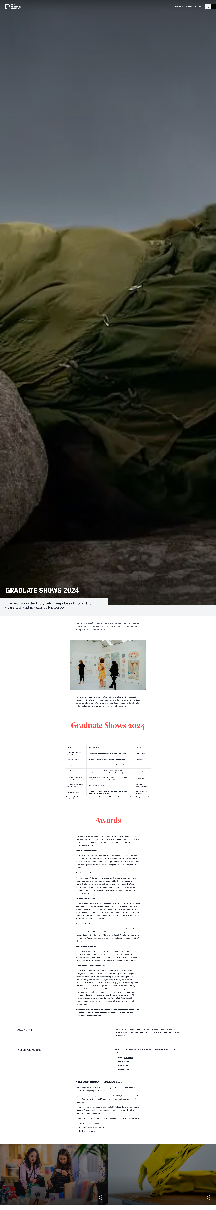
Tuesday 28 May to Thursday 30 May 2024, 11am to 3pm (107, 753)
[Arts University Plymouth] (13, 6)
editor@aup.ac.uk (120, 1036)
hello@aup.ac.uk (90, 1131)
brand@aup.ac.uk (115, 780)
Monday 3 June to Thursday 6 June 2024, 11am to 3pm (107, 759)
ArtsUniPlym (128, 1058)
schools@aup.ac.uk (116, 773)
